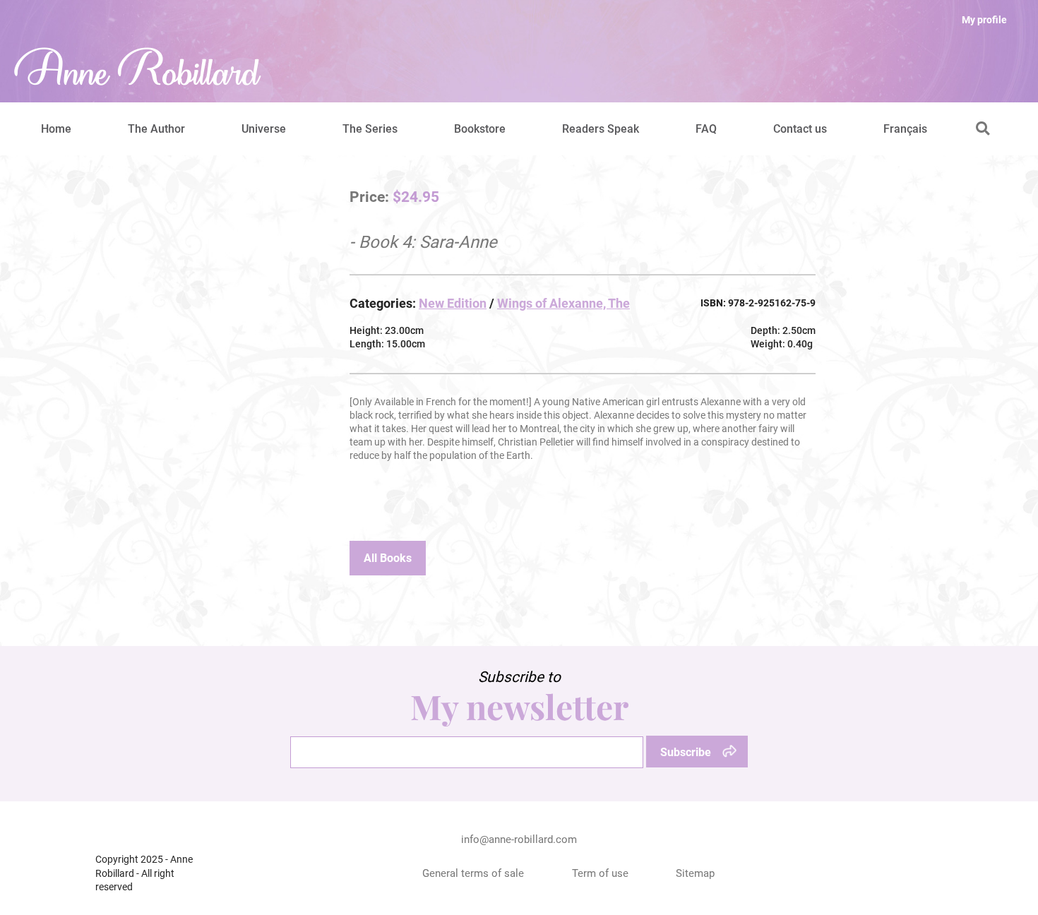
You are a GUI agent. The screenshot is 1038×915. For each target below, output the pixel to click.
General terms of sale (473, 873)
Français (905, 129)
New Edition (453, 303)
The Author (156, 129)
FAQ (706, 129)
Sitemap (695, 873)
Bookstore (480, 129)
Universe (263, 129)
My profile (984, 19)
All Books (388, 558)
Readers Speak (600, 129)
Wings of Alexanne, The (563, 303)
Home (56, 129)
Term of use (600, 873)
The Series (370, 129)
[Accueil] (137, 67)
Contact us (800, 129)
